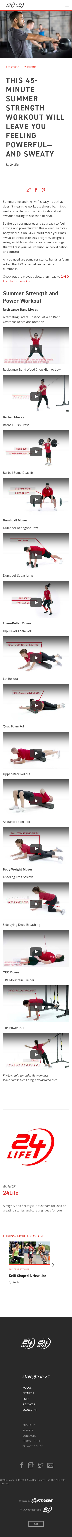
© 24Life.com (7, 1480)
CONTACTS (29, 1435)
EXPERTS (28, 1430)
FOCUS (27, 1387)
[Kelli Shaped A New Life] (29, 1253)
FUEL (26, 1399)
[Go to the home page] (36, 1344)
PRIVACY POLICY (33, 1446)
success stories (19, 1269)
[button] (67, 5)
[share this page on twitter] (28, 191)
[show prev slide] (5, 1265)
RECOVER (29, 1404)
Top (36, 1524)
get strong (12, 67)
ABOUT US (29, 1425)
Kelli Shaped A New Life (27, 1275)
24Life (14, 165)
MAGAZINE (30, 1410)
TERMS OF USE (32, 1441)
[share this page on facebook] (36, 191)
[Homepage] (15, 5)
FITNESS (28, 1393)
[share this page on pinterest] (43, 191)
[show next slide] (53, 1265)
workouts (30, 67)
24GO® (20, 1480)
